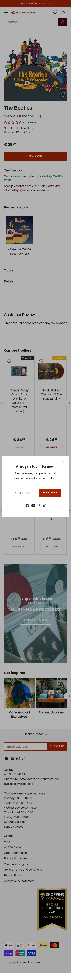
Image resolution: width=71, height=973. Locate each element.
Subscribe (50, 492)
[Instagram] (38, 505)
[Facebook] (27, 505)
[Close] (63, 462)
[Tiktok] (44, 505)
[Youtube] (33, 505)
